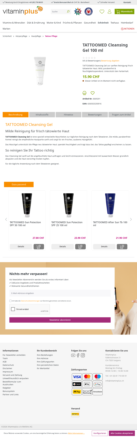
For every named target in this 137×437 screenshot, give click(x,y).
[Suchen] (68, 11)
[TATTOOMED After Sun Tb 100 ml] (110, 205)
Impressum (8, 371)
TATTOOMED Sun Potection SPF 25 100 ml (66, 224)
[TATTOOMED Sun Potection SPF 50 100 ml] (27, 205)
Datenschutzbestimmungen (30, 301)
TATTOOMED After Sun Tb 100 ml (110, 224)
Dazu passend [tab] (19, 184)
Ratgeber (7, 388)
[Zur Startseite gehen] (23, 10)
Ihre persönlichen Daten (48, 365)
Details (21, 246)
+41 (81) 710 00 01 (36, 2)
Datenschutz (8, 365)
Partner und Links (11, 394)
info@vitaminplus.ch (114, 380)
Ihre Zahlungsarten (45, 361)
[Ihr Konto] (109, 11)
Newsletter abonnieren (60, 320)
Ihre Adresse (42, 358)
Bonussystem (9, 391)
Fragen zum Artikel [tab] (121, 114)
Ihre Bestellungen (45, 355)
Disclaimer (7, 368)
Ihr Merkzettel (43, 368)
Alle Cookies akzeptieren (122, 433)
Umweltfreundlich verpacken (16, 378)
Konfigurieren (100, 433)
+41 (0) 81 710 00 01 (118, 376)
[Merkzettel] (102, 11)
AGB (4, 361)
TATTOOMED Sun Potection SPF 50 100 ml (25, 224)
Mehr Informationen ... (76, 433)
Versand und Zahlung (12, 375)
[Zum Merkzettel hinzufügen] (93, 93)
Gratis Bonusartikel (62, 2)
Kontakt (127, 2)
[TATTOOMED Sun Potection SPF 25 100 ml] (68, 205)
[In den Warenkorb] (39, 246)
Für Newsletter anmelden (14, 355)
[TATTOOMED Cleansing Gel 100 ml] (40, 71)
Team (5, 358)
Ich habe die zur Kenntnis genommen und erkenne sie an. (41, 301)
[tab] (15, 114)
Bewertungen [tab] (95, 114)
